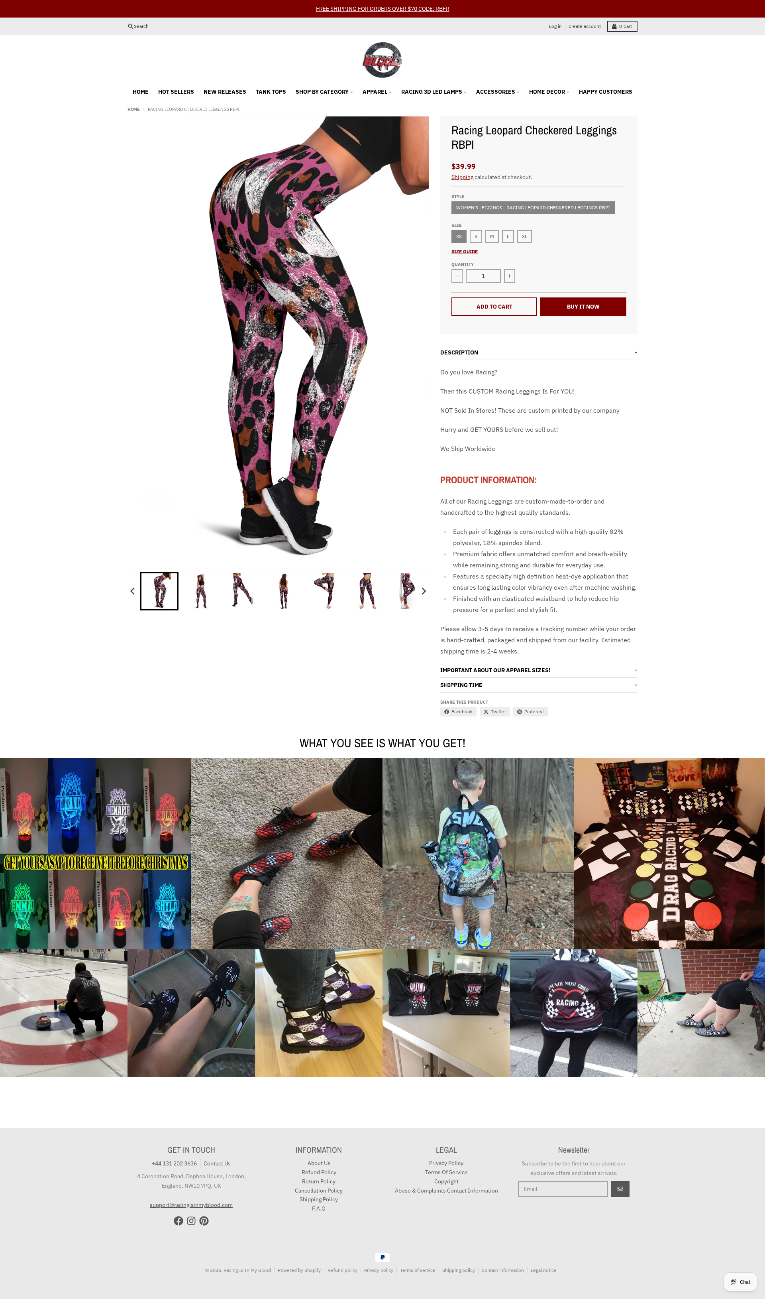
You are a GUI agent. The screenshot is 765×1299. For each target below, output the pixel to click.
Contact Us (217, 1163)
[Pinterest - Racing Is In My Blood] (204, 1221)
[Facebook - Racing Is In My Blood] (178, 1221)
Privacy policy (378, 1270)
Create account (585, 26)
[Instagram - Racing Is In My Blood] (191, 1221)
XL (524, 236)
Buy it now (583, 306)
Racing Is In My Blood (247, 1270)
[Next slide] (423, 591)
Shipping (462, 177)
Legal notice (544, 1270)
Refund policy (342, 1270)
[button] (159, 591)
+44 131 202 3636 (174, 1163)
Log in (555, 26)
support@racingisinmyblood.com (191, 1204)
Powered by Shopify (299, 1270)
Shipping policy (458, 1270)
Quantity (462, 264)
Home (134, 109)
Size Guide (464, 251)
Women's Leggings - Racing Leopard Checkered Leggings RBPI (533, 208)
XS (459, 236)
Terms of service (417, 1270)
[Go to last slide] (133, 591)
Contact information (503, 1270)
